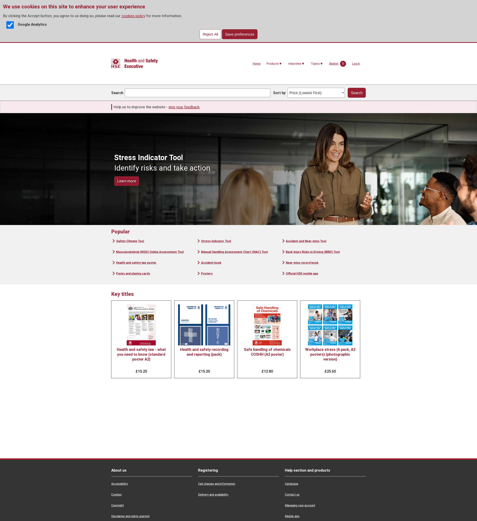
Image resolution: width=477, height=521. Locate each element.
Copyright (117, 505)
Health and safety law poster (136, 263)
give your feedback (184, 107)
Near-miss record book (302, 263)
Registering (208, 470)
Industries (294, 63)
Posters (206, 273)
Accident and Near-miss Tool (306, 241)
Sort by (279, 93)
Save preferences (239, 34)
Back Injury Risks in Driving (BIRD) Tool (313, 252)
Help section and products (307, 470)
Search (117, 93)
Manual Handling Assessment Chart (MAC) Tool (234, 252)
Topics (315, 63)
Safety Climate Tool (130, 241)
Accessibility (119, 484)
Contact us (292, 494)
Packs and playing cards (133, 273)
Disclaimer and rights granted (130, 516)
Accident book (211, 263)
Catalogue (291, 484)
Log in (356, 63)
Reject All (210, 34)
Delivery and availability (213, 494)
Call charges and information (216, 484)
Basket (334, 63)
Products (272, 63)
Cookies (116, 494)
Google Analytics (32, 24)
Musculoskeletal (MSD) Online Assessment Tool (150, 252)
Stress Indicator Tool (216, 241)
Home (256, 63)
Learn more (126, 181)
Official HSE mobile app (302, 273)
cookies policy (133, 16)
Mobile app (292, 516)
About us (119, 470)
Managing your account (300, 505)
